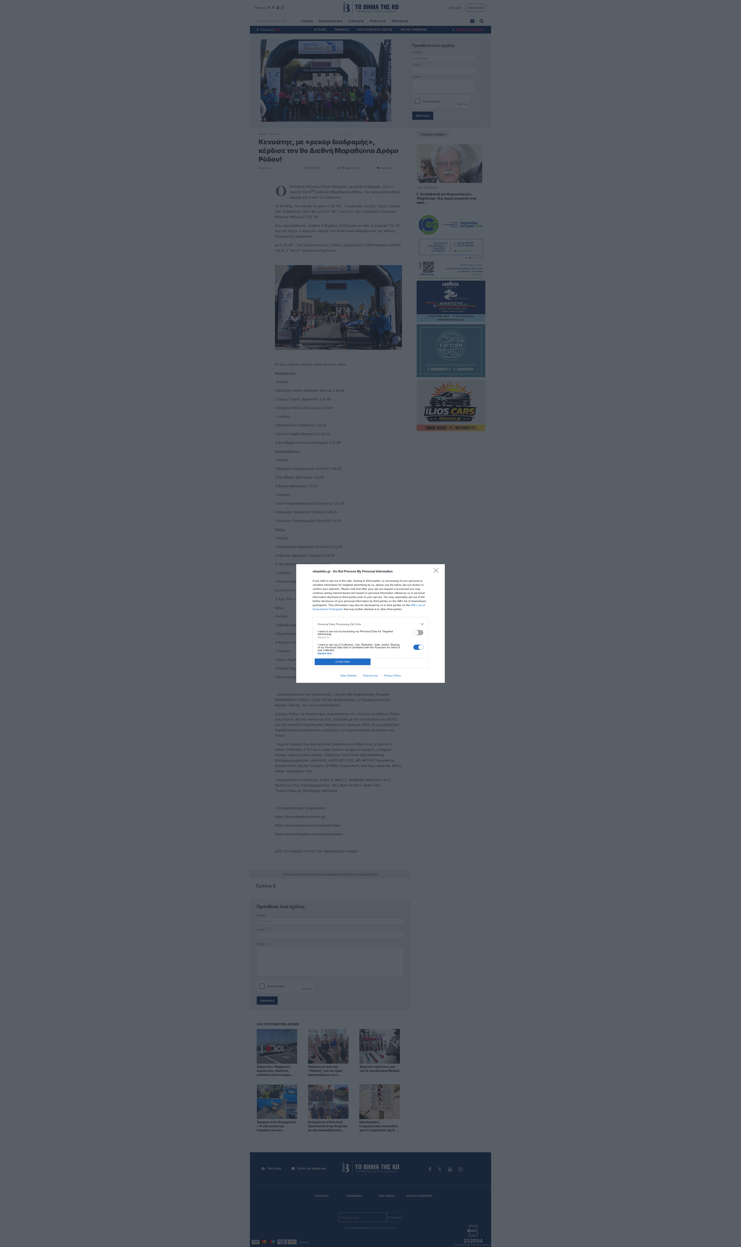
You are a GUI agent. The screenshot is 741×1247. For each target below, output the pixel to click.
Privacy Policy (392, 675)
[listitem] (370, 624)
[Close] (437, 571)
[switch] (418, 632)
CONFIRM (343, 661)
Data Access (370, 675)
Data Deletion (348, 675)
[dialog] (370, 623)
